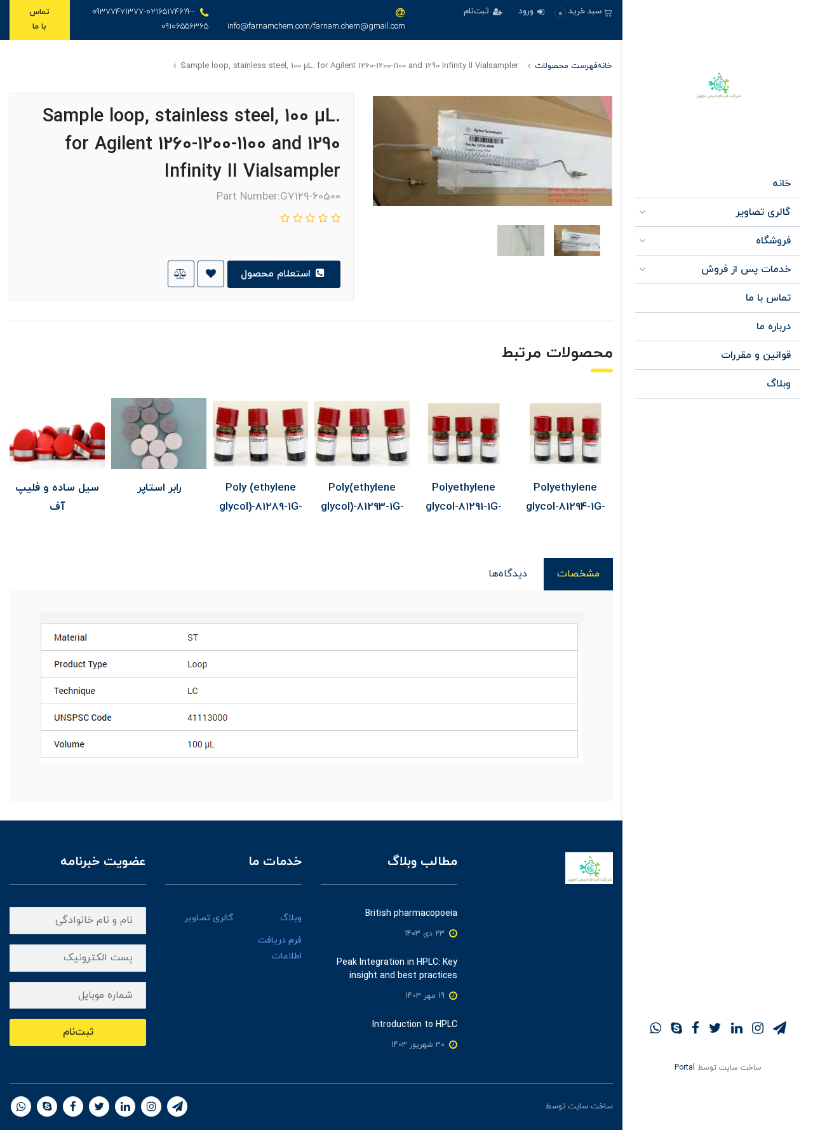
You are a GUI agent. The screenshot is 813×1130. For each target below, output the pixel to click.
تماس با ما (39, 19)
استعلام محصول (277, 274)
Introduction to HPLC (414, 1025)
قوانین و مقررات (756, 355)
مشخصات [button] (578, 574)
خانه (781, 184)
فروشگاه (773, 241)
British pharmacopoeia (411, 914)
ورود (527, 11)
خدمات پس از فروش (746, 269)
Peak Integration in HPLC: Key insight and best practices (397, 969)
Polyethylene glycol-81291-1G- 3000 (464, 507)
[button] (583, 12)
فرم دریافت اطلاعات (280, 948)
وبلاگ (779, 384)
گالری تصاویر (763, 212)
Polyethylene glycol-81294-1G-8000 (565, 507)
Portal (685, 1068)
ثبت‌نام (478, 11)
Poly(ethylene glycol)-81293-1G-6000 (362, 507)
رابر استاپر (159, 488)
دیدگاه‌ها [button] (507, 574)
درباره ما (773, 327)
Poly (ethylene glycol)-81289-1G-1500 (260, 507)
